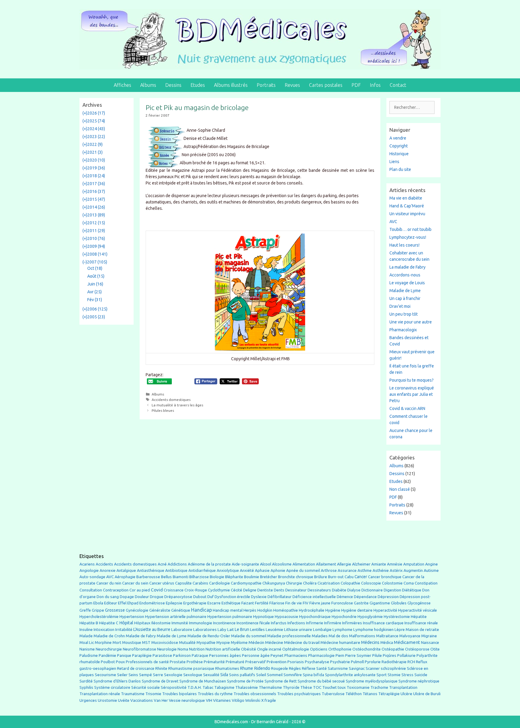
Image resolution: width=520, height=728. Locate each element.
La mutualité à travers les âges (177, 405)
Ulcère (406, 694)
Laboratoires (205, 629)
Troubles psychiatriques (299, 694)
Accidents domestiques (171, 400)
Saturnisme (338, 668)
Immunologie (200, 623)
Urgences (88, 700)
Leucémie (274, 629)
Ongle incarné (269, 649)
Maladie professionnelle (289, 636)
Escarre (214, 603)
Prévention (276, 661)
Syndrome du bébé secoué (321, 681)
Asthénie (381, 570)
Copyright (398, 145)
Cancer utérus (161, 583)
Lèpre (400, 629)
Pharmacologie (321, 655)
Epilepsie (174, 602)
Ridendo (262, 668)
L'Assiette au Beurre (151, 629)
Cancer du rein (108, 583)
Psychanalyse (317, 661)
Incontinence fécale (253, 623)
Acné (162, 564)
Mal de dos (338, 636)
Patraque (200, 655)
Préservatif (255, 661)
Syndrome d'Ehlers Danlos (117, 681)
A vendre (397, 138)
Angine (431, 564)
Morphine (103, 642)
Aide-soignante (245, 564)
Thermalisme (270, 687)
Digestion (392, 590)
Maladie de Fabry (141, 636)
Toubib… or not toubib (410, 229)
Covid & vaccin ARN (407, 408)
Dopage (127, 596)
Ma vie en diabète (405, 198)
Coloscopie (371, 583)
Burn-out (336, 577)
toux (342, 687)
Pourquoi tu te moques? (411, 380)
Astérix (396, 570)
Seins (133, 675)
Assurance (347, 570)
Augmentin (413, 570)
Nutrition (197, 649)
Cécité (236, 590)
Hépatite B (88, 623)
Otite (435, 649)
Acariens (87, 564)
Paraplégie (142, 655)
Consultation (90, 590)
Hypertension (131, 616)
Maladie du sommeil (248, 636)
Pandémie (107, 655)
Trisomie (153, 693)
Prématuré (235, 662)
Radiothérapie (394, 662)
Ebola (98, 603)
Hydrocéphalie (311, 610)
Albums (148, 85)
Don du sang (108, 596)
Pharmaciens (295, 655)
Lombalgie (322, 629)
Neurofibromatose (139, 649)
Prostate (178, 662)
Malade (86, 636)
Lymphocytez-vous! (407, 237)
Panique (124, 655)
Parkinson (182, 655)
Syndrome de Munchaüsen (202, 681)
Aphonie (278, 570)
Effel (122, 602)
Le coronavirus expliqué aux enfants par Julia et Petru (411, 394)
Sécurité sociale (145, 687)
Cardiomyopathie (246, 583)
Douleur (142, 596)
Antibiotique (176, 570)
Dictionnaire (372, 590)
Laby (222, 629)
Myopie (223, 642)
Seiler (122, 674)
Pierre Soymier (358, 655)
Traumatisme (132, 694)
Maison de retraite (422, 629)
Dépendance (365, 596)
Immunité (180, 623)
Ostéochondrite (366, 649)
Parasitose (162, 655)
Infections (296, 623)
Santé (321, 668)
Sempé (145, 674)
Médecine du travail (302, 642)
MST (146, 642)
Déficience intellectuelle (314, 596)
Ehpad (132, 603)
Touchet (329, 687)
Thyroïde (291, 687)
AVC (393, 221)
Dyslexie (259, 596)
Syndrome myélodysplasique (372, 681)
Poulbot (108, 662)
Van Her (161, 700)
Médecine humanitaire (340, 642)
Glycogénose (419, 603)
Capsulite (183, 583)
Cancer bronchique (384, 577)
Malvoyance (409, 636)
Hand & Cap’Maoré (406, 205)
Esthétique (230, 603)
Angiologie (89, 570)
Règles (295, 668)
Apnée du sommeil (303, 570)
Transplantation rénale (99, 694)
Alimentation (303, 564)
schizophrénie (393, 668)
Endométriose (152, 603)
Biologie (217, 577)
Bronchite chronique (295, 577)
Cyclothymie (219, 590)
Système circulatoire (112, 687)
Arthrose (329, 570)
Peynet (277, 655)
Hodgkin (264, 610)
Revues (292, 85)
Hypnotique (263, 616)
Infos (375, 85)
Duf (210, 596)
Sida (224, 674)
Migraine (429, 636)
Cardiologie (219, 583)
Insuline (86, 629)
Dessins (173, 85)
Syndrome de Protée (245, 681)
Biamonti (180, 577)
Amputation (413, 564)
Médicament (407, 642)
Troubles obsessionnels (255, 694)
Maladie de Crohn (109, 636)
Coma (409, 583)
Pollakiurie (406, 655)
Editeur (110, 603)
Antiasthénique (150, 570)
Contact (398, 85)
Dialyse (354, 590)
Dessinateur (296, 590)
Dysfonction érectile (232, 596)
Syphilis (86, 687)
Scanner (373, 668)
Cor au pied (139, 590)
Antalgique (126, 570)
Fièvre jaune (319, 603)
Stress (407, 675)
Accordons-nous (404, 275)
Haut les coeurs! (404, 245)
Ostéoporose (417, 649)
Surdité (86, 681)
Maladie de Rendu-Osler (208, 636)
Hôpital (126, 622)
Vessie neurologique (187, 700)
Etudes (197, 85)
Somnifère (292, 675)
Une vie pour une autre (410, 322)
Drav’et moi (399, 306)
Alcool (265, 564)
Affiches (122, 85)
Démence (345, 596)
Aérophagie (125, 577)
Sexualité (211, 675)
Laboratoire (181, 629)
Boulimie (251, 577)
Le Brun (242, 629)
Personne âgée (256, 655)
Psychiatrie (340, 661)
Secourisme (105, 674)
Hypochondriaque (315, 616)
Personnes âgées (225, 655)
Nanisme (87, 649)
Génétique (180, 610)
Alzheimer (361, 564)
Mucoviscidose (164, 642)
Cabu (349, 577)
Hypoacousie (286, 616)
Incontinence (224, 622)
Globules (399, 603)
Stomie (394, 675)
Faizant (247, 603)
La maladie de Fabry (407, 267)
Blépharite (234, 577)
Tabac (208, 687)
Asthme (365, 570)
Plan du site (400, 169)
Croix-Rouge (195, 590)
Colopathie (350, 583)
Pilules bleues (163, 410)
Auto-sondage (92, 577)
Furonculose (342, 603)
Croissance (174, 590)
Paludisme (88, 655)
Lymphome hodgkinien (373, 629)
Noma (183, 649)
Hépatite (419, 616)
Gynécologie (137, 610)
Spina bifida (313, 675)
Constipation (426, 583)
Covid (157, 589)
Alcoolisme (282, 564)
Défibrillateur (280, 596)
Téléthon (353, 694)
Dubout (199, 596)
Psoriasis (295, 662)
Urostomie (107, 700)
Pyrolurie (373, 662)
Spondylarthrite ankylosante (350, 675)
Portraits (266, 85)
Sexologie (173, 675)
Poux (120, 661)
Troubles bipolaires (179, 694)
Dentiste (265, 590)
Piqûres (389, 655)
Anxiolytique (228, 570)
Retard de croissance (135, 668)
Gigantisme (380, 603)
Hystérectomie (397, 616)
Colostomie (392, 583)
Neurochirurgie (109, 649)
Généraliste (159, 610)
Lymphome (342, 629)
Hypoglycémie (370, 616)
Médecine (274, 642)
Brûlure (320, 577)
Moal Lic (86, 642)
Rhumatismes (227, 668)
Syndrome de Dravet (160, 681)
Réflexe (308, 668)
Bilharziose (199, 577)
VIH (209, 700)
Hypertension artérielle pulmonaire (175, 616)
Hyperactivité (385, 610)
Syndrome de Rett (281, 681)
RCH (411, 662)
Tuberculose (333, 694)
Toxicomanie (358, 687)
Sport (381, 674)
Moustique (131, 642)
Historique (399, 153)
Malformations (362, 636)
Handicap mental (228, 610)
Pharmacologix (403, 329)
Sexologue (192, 675)
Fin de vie (293, 603)
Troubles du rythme (215, 694)
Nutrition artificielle (223, 649)
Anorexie (108, 570)
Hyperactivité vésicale (417, 610)
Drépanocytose (178, 596)
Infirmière (332, 623)
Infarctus (278, 623)
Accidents (104, 564)
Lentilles (257, 629)
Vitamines (222, 700)
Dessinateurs (319, 590)
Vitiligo (238, 700)
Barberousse (148, 576)
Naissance (430, 642)
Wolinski (252, 700)
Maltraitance (387, 636)
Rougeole (279, 668)
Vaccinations (141, 700)
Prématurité (214, 662)
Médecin (256, 642)
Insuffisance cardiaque (383, 623)
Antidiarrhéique (202, 570)
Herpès (249, 610)
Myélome (239, 642)
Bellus (166, 576)
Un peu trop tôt (403, 314)
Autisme (431, 570)
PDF (356, 85)
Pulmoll (357, 662)
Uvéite (123, 700)
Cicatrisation (328, 583)
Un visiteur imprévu (407, 213)
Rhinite (161, 668)
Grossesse (115, 610)
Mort (117, 642)
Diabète (339, 590)
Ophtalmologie (295, 649)
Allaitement (326, 564)
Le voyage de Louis (407, 282)
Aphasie (262, 570)
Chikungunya (273, 583)
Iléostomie (161, 623)
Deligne (249, 590)
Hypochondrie (344, 616)
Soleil (261, 675)
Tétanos (370, 694)
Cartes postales (325, 85)
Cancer (360, 576)
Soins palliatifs (242, 675)
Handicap (201, 610)
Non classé (399, 489)
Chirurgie (294, 583)
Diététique (411, 590)
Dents (279, 590)
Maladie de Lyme (405, 290)
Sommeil (275, 675)
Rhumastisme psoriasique (191, 668)
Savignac (357, 668)
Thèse (306, 687)
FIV (305, 603)
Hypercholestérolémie (99, 616)
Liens (394, 161)
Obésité (248, 649)
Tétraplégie (389, 694)
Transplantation (403, 687)
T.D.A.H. (194, 687)
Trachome (379, 687)
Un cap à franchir (404, 298)
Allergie (344, 564)
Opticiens (318, 649)
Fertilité (261, 603)
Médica (386, 642)
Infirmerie (314, 623)
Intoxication (104, 629)
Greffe (85, 610)
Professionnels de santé (147, 662)
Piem (340, 655)
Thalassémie (246, 687)
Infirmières (352, 622)
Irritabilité (123, 629)
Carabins (200, 583)
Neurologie (167, 649)
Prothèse (195, 662)
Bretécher (268, 577)
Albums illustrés (231, 85)
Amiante (378, 564)
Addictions (177, 564)
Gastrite (361, 603)
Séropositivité (174, 687)
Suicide (420, 674)
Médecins (370, 642)
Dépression (388, 596)
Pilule (377, 655)
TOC (317, 687)
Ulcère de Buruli (427, 694)
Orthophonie (339, 649)
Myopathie (206, 642)
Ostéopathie (393, 649)
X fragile (268, 700)
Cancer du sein (135, 583)
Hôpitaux (142, 623)
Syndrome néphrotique (418, 681)
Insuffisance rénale (421, 623)
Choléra (310, 583)
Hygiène (332, 610)
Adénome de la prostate (209, 564)
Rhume (246, 668)
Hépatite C (108, 623)
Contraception (115, 590)
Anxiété (247, 570)
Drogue (156, 596)
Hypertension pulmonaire (229, 616)
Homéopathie (285, 610)
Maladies (320, 636)
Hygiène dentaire (357, 610)
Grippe (98, 610)
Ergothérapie (194, 603)
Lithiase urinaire (298, 629)
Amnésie (394, 564)
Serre (158, 674)
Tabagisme (224, 687)
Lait (230, 629)
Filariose (276, 603)
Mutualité (187, 642)
